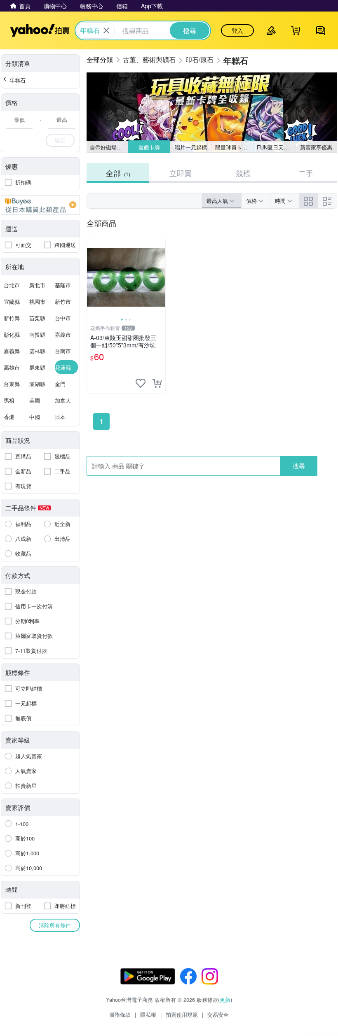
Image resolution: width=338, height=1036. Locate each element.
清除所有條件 (55, 925)
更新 (225, 999)
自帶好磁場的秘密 (109, 147)
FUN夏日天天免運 (276, 147)
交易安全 (218, 1014)
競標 (243, 173)
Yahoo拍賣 (40, 30)
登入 (237, 30)
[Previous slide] (92, 277)
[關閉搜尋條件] (106, 30)
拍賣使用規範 (182, 1014)
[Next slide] (160, 277)
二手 (305, 173)
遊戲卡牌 (149, 147)
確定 (60, 140)
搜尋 (299, 465)
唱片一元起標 (191, 147)
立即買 (180, 173)
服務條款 (120, 1014)
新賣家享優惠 (316, 147)
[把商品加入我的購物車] (157, 383)
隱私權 (148, 1014)
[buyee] (40, 205)
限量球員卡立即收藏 (234, 147)
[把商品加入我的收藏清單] (141, 383)
